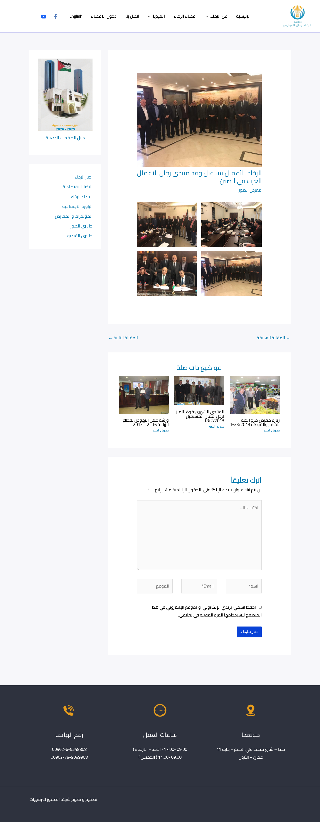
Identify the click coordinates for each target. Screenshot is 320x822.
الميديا (159, 16)
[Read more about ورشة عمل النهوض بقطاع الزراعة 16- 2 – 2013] (144, 394)
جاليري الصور (81, 226)
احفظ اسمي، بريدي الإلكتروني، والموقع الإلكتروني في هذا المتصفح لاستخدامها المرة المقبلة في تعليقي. (207, 611)
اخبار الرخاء (84, 177)
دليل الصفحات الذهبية (65, 138)
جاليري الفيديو (80, 236)
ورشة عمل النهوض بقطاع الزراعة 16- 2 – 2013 (146, 422)
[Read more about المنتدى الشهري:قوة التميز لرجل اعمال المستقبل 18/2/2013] (199, 390)
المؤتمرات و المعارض (74, 216)
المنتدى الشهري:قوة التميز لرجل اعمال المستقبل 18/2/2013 (200, 416)
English (75, 16)
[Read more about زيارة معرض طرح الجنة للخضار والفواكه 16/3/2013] (255, 394)
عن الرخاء (218, 16)
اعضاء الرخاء (185, 16)
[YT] (43, 16)
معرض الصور (250, 190)
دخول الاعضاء (103, 16)
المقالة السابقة (273, 338)
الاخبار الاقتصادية (78, 187)
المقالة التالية (123, 338)
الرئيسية (243, 16)
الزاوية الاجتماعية (77, 206)
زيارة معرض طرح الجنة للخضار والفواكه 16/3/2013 (255, 422)
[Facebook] (55, 16)
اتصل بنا (132, 16)
